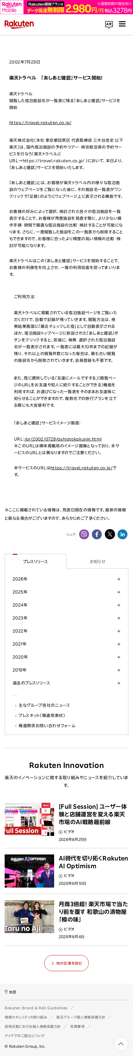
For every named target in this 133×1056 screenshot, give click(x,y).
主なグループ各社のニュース (44, 705)
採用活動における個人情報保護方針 (33, 1026)
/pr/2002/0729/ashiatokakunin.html (63, 439)
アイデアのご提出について (25, 1035)
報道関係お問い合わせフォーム (47, 726)
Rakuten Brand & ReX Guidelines (36, 1008)
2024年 (20, 605)
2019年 (20, 670)
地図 (12, 992)
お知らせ (97, 561)
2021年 (20, 644)
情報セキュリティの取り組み (26, 1017)
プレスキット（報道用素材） (42, 715)
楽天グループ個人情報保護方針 (80, 1017)
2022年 (20, 631)
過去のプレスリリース (31, 683)
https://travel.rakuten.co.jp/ (40, 123)
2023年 (20, 618)
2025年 (20, 592)
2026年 (20, 579)
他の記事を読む (69, 963)
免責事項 (77, 1026)
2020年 (20, 657)
